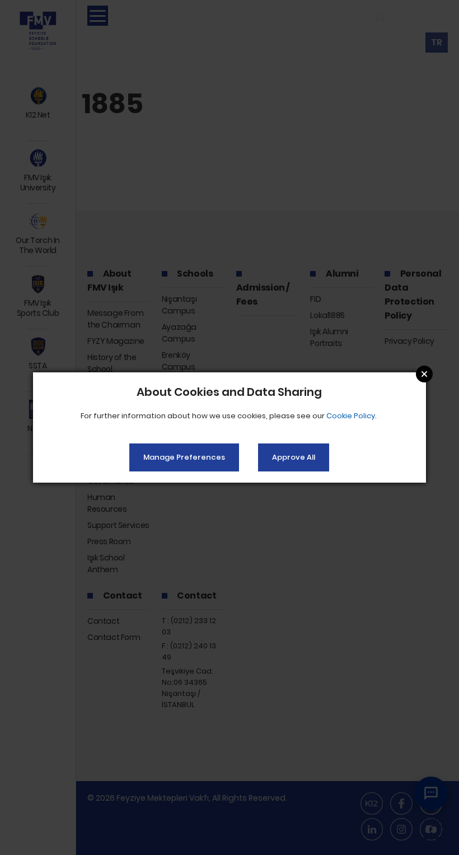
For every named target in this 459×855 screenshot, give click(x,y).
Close (424, 374)
